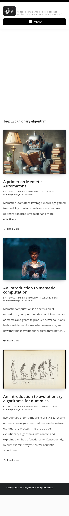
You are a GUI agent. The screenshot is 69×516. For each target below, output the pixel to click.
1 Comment (28, 194)
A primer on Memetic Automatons (23, 183)
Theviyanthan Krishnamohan (22, 192)
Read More (13, 228)
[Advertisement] (34, 74)
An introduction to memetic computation (29, 290)
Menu (38, 21)
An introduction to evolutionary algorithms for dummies (32, 398)
